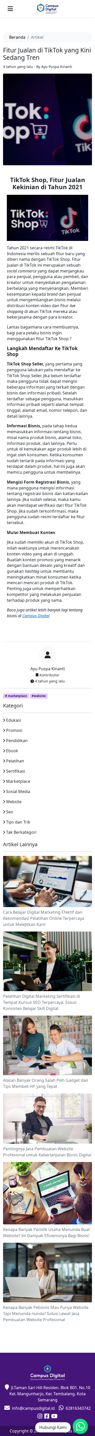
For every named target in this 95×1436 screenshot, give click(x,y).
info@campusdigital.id (33, 1408)
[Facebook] (46, 1416)
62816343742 (78, 1408)
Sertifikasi (15, 771)
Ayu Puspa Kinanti (47, 669)
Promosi (14, 730)
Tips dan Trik (18, 822)
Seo (9, 812)
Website (14, 801)
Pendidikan (17, 740)
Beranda (17, 37)
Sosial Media (18, 791)
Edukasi (13, 720)
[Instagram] (39, 1416)
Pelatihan (15, 761)
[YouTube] (54, 1416)
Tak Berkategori (21, 832)
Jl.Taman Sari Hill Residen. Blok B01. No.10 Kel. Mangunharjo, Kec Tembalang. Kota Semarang (49, 1394)
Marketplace (18, 781)
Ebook (12, 751)
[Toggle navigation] (10, 8)
